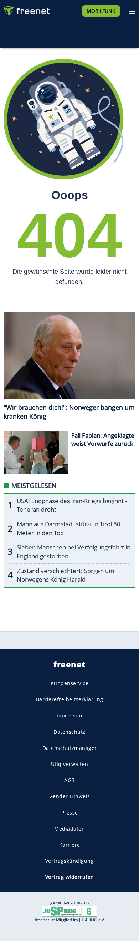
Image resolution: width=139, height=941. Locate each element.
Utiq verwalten (69, 764)
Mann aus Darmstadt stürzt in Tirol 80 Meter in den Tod (68, 528)
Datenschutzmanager (69, 748)
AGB (69, 780)
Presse (69, 812)
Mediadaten (69, 828)
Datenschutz (69, 731)
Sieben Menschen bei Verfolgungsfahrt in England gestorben (73, 551)
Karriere (69, 844)
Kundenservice (70, 683)
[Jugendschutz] (69, 911)
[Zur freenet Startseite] (26, 9)
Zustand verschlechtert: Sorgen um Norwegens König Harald (65, 575)
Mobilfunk (101, 11)
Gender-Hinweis (69, 796)
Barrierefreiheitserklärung (69, 699)
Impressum (69, 715)
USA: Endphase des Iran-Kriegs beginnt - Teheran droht (72, 505)
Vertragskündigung (69, 860)
